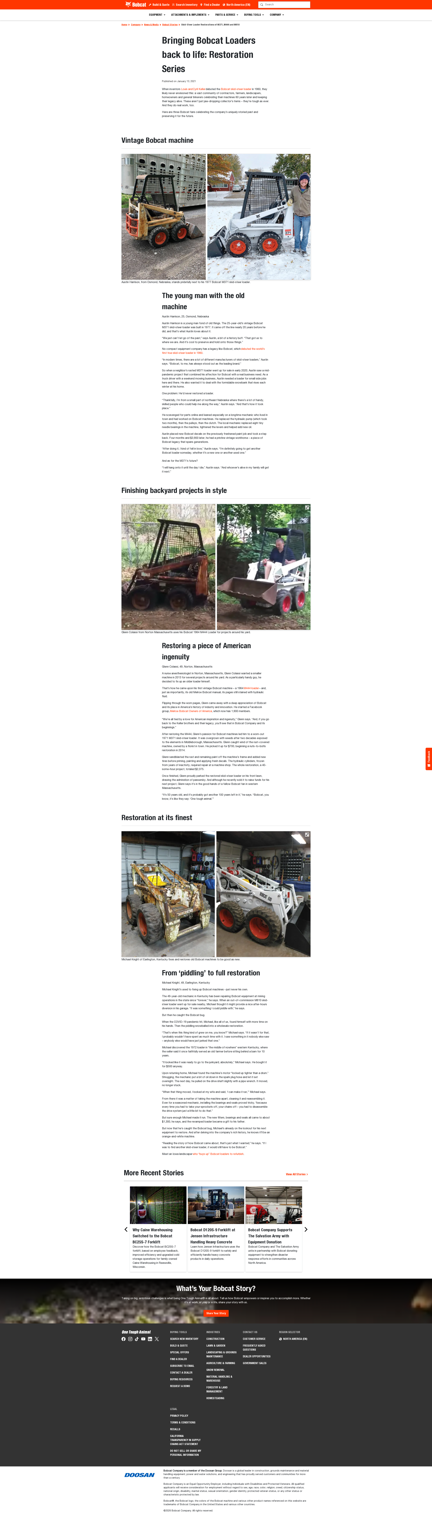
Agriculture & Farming (220, 1363)
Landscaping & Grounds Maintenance (221, 1354)
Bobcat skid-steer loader (236, 89)
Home (124, 24)
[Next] (305, 1229)
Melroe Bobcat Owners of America (191, 711)
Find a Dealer (212, 4)
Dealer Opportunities (257, 1356)
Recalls (175, 1429)
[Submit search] (307, 4)
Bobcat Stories (170, 24)
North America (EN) (238, 4)
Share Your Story (216, 1313)
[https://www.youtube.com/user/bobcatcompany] (143, 1339)
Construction (215, 1338)
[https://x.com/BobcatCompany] (157, 1339)
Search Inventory (186, 4)
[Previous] (127, 1229)
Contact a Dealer (181, 1372)
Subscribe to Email (182, 1365)
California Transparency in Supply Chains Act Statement (185, 1440)
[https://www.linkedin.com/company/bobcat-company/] (150, 1339)
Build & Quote (161, 4)
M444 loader (251, 688)
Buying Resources (181, 1379)
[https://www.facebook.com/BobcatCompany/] (124, 1339)
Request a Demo (180, 1386)
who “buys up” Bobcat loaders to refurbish (218, 1154)
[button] (307, 157)
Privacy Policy (179, 1415)
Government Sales (254, 1363)
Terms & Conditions (182, 1422)
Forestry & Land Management (216, 1389)
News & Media (151, 24)
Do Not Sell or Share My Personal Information (185, 1452)
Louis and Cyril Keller (193, 89)
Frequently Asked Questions (254, 1347)
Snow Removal (215, 1370)
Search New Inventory (184, 1338)
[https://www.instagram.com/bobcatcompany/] (130, 1339)
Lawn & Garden (215, 1345)
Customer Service (254, 1338)
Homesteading (215, 1398)
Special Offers (179, 1352)
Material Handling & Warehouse (219, 1378)
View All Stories (296, 1174)
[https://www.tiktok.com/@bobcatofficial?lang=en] (137, 1339)
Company (135, 24)
